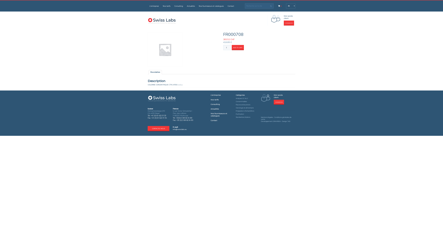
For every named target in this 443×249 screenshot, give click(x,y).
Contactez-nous (158, 129)
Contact (231, 6)
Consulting (178, 6)
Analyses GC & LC (242, 98)
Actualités (191, 6)
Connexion (289, 23)
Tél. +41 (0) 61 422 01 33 (157, 116)
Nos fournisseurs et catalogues (211, 6)
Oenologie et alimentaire (245, 108)
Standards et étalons (243, 117)
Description (155, 72)
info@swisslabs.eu (180, 129)
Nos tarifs (166, 6)
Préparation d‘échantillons (245, 111)
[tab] (155, 72)
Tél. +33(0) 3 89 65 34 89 (182, 118)
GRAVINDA (277, 121)
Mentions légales (267, 117)
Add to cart (237, 48)
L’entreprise (154, 6)
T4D (288, 121)
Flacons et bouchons (243, 105)
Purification (240, 114)
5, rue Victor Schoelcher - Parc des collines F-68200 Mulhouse (183, 113)
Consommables (241, 101)
